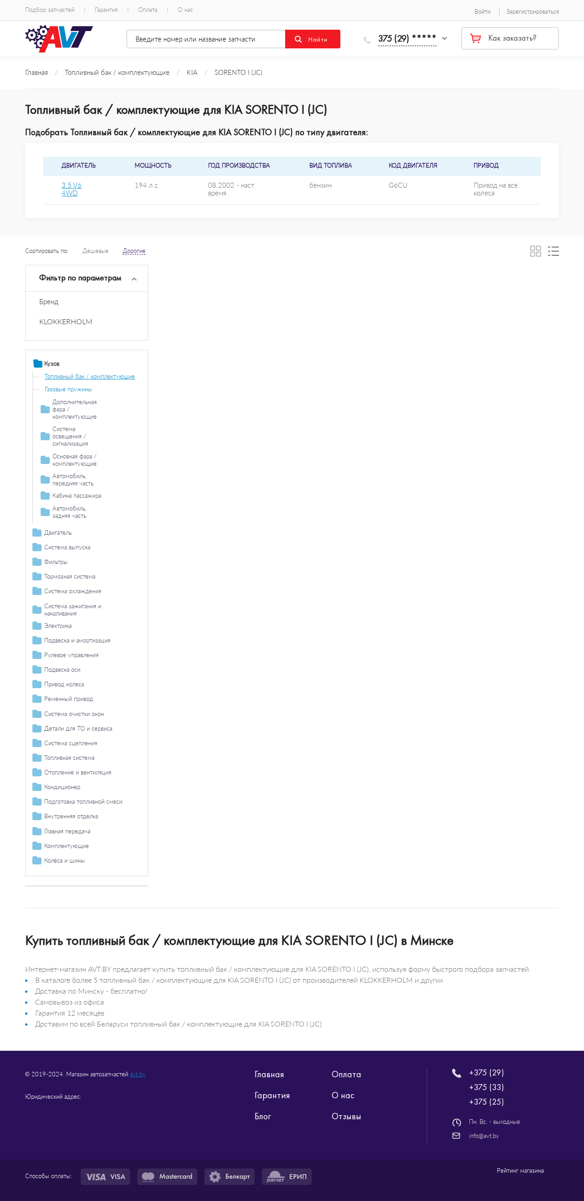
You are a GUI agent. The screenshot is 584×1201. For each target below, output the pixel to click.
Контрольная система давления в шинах (88, 889)
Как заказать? (512, 37)
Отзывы (346, 1116)
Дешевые (96, 250)
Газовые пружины (68, 389)
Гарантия (106, 9)
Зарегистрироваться (532, 11)
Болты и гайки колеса (73, 873)
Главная (269, 1074)
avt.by (138, 1074)
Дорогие (134, 250)
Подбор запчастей (49, 9)
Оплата (147, 9)
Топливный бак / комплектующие (90, 376)
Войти (482, 11)
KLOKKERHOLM (66, 321)
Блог (263, 1116)
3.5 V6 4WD (72, 189)
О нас (185, 9)
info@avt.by (484, 1135)
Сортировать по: (46, 250)
